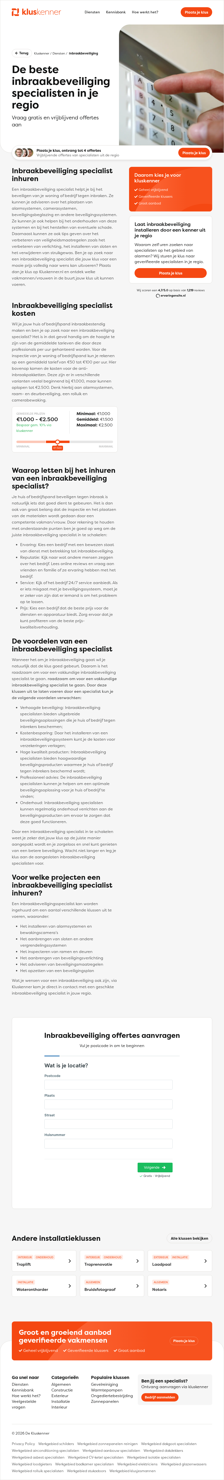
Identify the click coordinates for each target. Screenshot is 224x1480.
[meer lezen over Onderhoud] (70, 1261)
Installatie (60, 1401)
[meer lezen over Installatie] (206, 1261)
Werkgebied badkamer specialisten (84, 1464)
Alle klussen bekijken (189, 1238)
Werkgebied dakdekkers (163, 1450)
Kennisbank (116, 12)
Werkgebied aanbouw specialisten (111, 1450)
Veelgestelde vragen (24, 1404)
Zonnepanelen (105, 1401)
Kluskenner (41, 53)
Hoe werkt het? (145, 12)
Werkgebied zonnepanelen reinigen (107, 1443)
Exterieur (59, 1395)
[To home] (36, 12)
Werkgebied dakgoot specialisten (169, 1443)
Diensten (92, 12)
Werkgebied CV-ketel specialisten (96, 1457)
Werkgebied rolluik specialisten (38, 1470)
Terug (23, 53)
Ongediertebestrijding (112, 1395)
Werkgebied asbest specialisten (38, 1457)
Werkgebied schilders (56, 1443)
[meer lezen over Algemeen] (137, 1286)
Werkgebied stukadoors (86, 1470)
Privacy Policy (23, 1443)
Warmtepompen (106, 1390)
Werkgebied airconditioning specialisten (45, 1450)
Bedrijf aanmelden (160, 1397)
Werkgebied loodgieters (32, 1464)
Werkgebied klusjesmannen (132, 1470)
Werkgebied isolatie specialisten (154, 1457)
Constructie (62, 1390)
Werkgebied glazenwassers (183, 1464)
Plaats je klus (196, 12)
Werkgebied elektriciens (137, 1464)
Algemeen (61, 1384)
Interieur (59, 1407)
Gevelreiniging (104, 1384)
